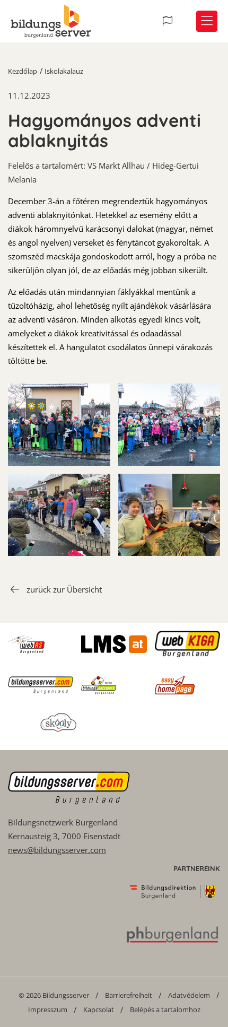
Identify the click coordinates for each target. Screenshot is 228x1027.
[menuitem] (54, 995)
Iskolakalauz (64, 71)
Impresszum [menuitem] (47, 1009)
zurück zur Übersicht (64, 589)
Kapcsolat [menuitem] (98, 1009)
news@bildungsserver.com (57, 850)
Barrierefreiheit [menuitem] (128, 995)
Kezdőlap (22, 71)
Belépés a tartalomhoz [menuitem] (165, 1009)
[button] (169, 21)
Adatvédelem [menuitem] (189, 995)
